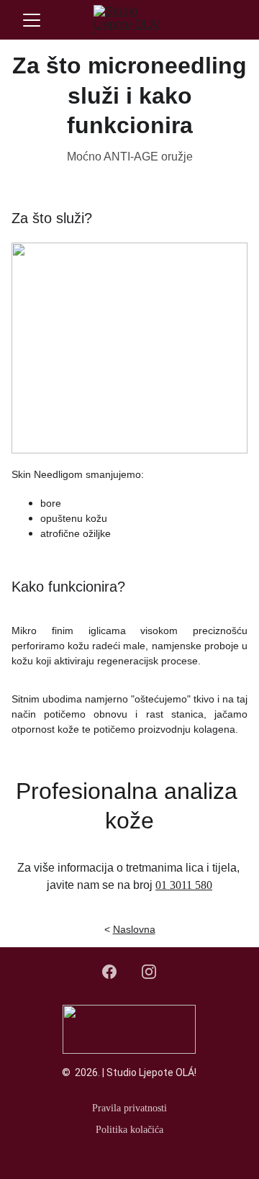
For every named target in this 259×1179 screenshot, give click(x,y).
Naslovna (134, 929)
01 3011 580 (183, 885)
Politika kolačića (129, 1129)
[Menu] (31, 20)
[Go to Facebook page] (116, 972)
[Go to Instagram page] (149, 972)
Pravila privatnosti (129, 1108)
